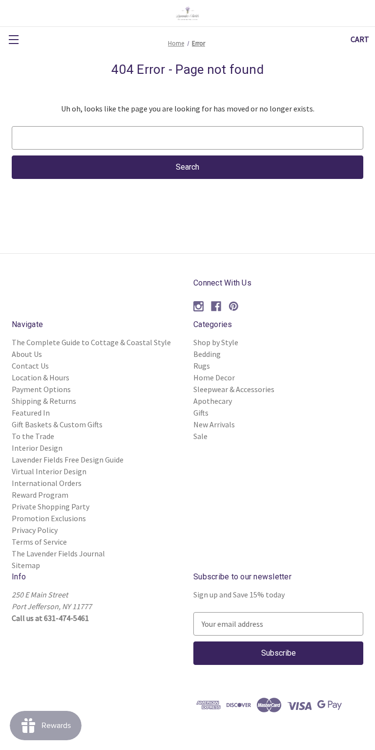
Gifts (200, 413)
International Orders (47, 483)
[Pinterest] (234, 306)
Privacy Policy (35, 530)
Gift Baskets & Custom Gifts (57, 424)
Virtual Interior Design (49, 471)
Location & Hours (40, 377)
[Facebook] (216, 306)
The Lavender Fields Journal (58, 553)
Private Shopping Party (50, 506)
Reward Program (40, 495)
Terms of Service (39, 542)
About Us (27, 354)
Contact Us (30, 366)
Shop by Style (215, 342)
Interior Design (37, 448)
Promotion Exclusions (49, 518)
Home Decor (214, 377)
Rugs (201, 366)
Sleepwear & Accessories (233, 389)
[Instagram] (198, 306)
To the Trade (33, 436)
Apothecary (212, 401)
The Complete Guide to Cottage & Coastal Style (91, 342)
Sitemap (26, 565)
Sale (200, 436)
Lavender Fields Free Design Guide (68, 459)
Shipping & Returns (44, 401)
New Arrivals (214, 424)
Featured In (31, 413)
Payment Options (41, 389)
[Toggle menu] (13, 39)
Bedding (207, 354)
